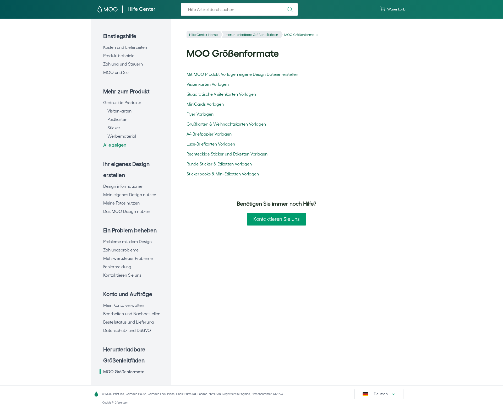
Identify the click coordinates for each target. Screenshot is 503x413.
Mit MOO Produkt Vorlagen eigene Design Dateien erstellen (242, 74)
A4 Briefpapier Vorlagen (209, 134)
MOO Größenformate (301, 35)
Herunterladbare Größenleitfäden (252, 35)
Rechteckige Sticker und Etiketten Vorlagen (227, 154)
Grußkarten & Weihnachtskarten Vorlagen (226, 124)
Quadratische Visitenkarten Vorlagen (221, 94)
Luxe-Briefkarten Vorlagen (211, 144)
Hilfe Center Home (203, 35)
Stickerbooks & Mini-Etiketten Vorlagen (223, 173)
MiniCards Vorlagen (205, 104)
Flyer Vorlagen (200, 114)
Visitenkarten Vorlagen (208, 84)
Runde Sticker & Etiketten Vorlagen (219, 164)
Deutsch (381, 394)
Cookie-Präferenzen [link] (115, 402)
